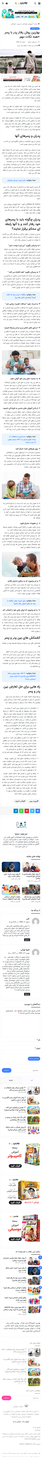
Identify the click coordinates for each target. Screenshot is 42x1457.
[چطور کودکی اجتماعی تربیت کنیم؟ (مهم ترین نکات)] (34, 1300)
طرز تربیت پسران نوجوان (16, 180)
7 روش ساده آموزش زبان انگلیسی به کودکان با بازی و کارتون (14, 1098)
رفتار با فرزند (19, 801)
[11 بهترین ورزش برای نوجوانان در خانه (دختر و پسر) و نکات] (33, 1090)
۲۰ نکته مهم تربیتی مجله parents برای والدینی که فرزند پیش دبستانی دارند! (22, 676)
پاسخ (27, 939)
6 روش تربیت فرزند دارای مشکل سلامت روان (12, 875)
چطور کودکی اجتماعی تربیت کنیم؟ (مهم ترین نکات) (15, 1298)
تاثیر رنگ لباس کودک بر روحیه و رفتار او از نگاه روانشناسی (15, 1118)
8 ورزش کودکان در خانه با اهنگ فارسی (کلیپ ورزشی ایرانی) (16, 1128)
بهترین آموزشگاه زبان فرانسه (18, 1328)
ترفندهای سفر (28, 1331)
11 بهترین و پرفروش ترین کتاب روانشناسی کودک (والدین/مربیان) (15, 1108)
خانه (36, 24)
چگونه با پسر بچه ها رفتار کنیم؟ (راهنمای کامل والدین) (21, 296)
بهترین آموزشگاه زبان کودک (30, 1323)
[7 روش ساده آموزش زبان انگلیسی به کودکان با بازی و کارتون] (33, 1100)
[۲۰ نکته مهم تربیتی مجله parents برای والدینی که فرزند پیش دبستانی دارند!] (34, 1309)
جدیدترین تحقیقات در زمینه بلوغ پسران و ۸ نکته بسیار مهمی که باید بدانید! (22, 439)
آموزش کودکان (27, 24)
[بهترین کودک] (21, 3)
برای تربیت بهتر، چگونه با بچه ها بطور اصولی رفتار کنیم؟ (21, 602)
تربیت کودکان (16, 24)
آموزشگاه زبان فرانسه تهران (24, 1325)
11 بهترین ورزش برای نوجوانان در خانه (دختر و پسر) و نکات (15, 1088)
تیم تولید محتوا (32, 42)
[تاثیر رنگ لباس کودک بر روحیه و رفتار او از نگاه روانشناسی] (33, 1120)
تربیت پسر (33, 801)
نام (38, 1040)
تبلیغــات (25, 1421)
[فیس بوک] (38, 811)
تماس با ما (17, 1421)
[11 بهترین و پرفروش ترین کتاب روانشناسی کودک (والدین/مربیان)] (33, 1110)
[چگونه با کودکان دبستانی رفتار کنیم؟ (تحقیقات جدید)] (11, 890)
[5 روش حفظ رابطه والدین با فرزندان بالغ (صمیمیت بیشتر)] (31, 867)
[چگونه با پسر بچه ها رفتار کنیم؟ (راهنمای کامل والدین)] (31, 890)
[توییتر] (32, 811)
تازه (32, 1080)
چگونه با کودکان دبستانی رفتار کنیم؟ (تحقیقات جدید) (11, 898)
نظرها (11, 1080)
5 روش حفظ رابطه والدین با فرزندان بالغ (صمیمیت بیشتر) (31, 876)
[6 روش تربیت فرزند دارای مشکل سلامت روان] (11, 867)
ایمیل (37, 1048)
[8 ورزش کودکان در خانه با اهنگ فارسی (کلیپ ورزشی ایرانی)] (33, 1130)
